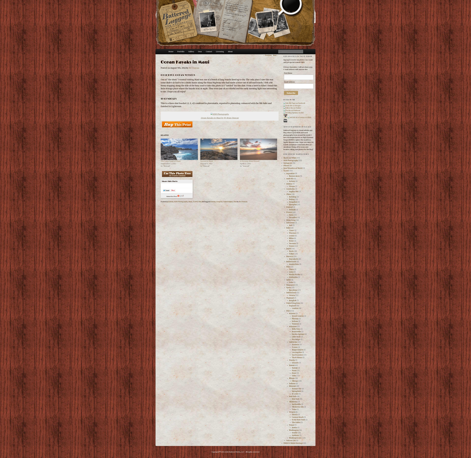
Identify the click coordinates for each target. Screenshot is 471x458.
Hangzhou (293, 202)
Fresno (295, 347)
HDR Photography (181, 202)
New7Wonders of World (292, 168)
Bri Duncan (194, 68)
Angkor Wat (293, 192)
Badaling (292, 197)
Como (291, 230)
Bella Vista (296, 329)
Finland (289, 207)
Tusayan (295, 324)
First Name (288, 73)
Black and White (289, 158)
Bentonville (296, 332)
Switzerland (291, 293)
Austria (289, 184)
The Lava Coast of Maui (170, 161)
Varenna (292, 243)
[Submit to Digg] (181, 196)
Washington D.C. (295, 438)
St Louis (295, 394)
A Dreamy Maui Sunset (249, 161)
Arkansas (293, 326)
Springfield (296, 391)
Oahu (294, 376)
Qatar (288, 280)
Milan (291, 238)
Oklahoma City (298, 407)
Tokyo (291, 254)
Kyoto (291, 251)
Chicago (295, 381)
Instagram (287, 163)
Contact (209, 52)
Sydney (292, 181)
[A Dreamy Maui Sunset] (258, 149)
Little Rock (296, 337)
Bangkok (292, 301)
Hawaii (170, 202)
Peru (288, 267)
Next (275, 55)
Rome (291, 241)
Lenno (291, 236)
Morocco (289, 256)
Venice (291, 246)
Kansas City (296, 389)
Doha (291, 282)
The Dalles (296, 422)
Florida (292, 360)
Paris (291, 215)
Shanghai (293, 205)
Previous (267, 55)
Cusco (291, 269)
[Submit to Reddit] (183, 196)
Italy (288, 228)
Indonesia (290, 223)
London (295, 308)
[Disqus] (219, 239)
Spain (288, 288)
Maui (190, 202)
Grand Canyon (298, 316)
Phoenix (295, 319)
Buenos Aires (294, 176)
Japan (288, 249)
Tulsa (294, 409)
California (293, 342)
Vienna (292, 186)
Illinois (291, 378)
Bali (290, 225)
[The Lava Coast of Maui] (179, 149)
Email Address (289, 82)
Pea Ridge (296, 339)
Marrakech (293, 259)
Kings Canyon (297, 350)
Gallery (191, 52)
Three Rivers (297, 357)
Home (170, 52)
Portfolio (180, 52)
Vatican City (291, 440)
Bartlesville (296, 404)
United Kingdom (293, 303)
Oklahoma (293, 402)
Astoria (295, 415)
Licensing (220, 52)
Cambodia (290, 189)
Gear (200, 52)
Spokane (295, 435)
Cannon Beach (297, 417)
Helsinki (292, 210)
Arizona (292, 313)
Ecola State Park (298, 420)
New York (292, 396)
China (288, 194)
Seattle (294, 433)
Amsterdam (294, 264)
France (289, 212)
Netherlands (291, 262)
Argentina (290, 173)
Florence (292, 233)
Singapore (290, 285)
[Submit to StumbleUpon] (178, 196)
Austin (294, 428)
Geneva (292, 295)
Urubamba (293, 277)
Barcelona (293, 290)
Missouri (292, 386)
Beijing (292, 199)
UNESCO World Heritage (293, 443)
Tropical (219, 202)
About (230, 52)
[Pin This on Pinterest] (173, 191)
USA (199, 202)
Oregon (292, 412)
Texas (291, 425)
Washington (294, 430)
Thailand (290, 298)
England (292, 306)
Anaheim (295, 345)
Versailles (293, 218)
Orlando (295, 363)
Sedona (295, 321)
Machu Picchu (294, 274)
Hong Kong (291, 220)
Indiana (292, 384)
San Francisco (297, 355)
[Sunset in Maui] (218, 149)
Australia (290, 179)
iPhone (286, 166)
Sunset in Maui (206, 161)
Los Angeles (297, 352)
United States (228, 202)
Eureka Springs (298, 334)
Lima (291, 272)
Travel (195, 202)
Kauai (294, 370)
